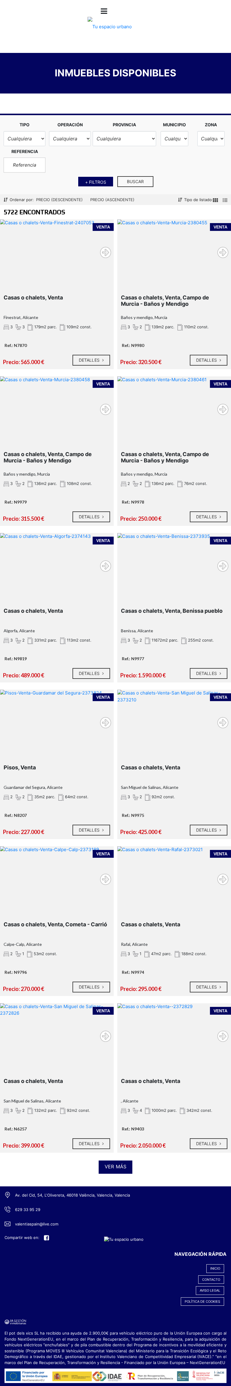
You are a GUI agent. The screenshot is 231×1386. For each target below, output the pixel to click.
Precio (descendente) (59, 199)
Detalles (90, 360)
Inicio (215, 1268)
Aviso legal (210, 1290)
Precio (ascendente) (112, 199)
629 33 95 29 (27, 1209)
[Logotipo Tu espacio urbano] (110, 31)
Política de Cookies (202, 1301)
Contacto (211, 1279)
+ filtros (95, 182)
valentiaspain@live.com (36, 1224)
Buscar (135, 181)
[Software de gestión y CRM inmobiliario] (15, 1321)
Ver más (115, 1167)
